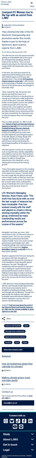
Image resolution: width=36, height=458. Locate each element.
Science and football (12, 326)
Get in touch (10, 444)
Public (25, 343)
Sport (26, 326)
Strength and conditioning (14, 331)
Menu (32, 6)
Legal (6, 449)
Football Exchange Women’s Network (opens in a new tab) (15, 129)
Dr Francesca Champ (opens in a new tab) (17, 80)
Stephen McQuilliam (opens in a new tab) (15, 248)
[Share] (3, 318)
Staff (17, 343)
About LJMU (10, 439)
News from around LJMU (13, 350)
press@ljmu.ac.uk (10, 403)
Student (8, 343)
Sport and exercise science (15, 337)
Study (6, 434)
